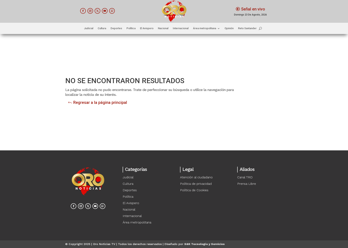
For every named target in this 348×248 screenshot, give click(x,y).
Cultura (102, 28)
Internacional (180, 28)
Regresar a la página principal (100, 102)
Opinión (229, 28)
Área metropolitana (204, 28)
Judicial (88, 28)
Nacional (163, 28)
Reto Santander (247, 28)
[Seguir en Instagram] (90, 11)
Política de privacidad (196, 184)
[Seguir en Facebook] (83, 11)
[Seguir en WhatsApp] (112, 11)
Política (131, 28)
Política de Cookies (194, 190)
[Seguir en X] (97, 11)
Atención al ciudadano (196, 177)
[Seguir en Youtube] (105, 11)
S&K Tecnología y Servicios (204, 244)
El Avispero (146, 28)
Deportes (116, 28)
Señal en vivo (253, 9)
